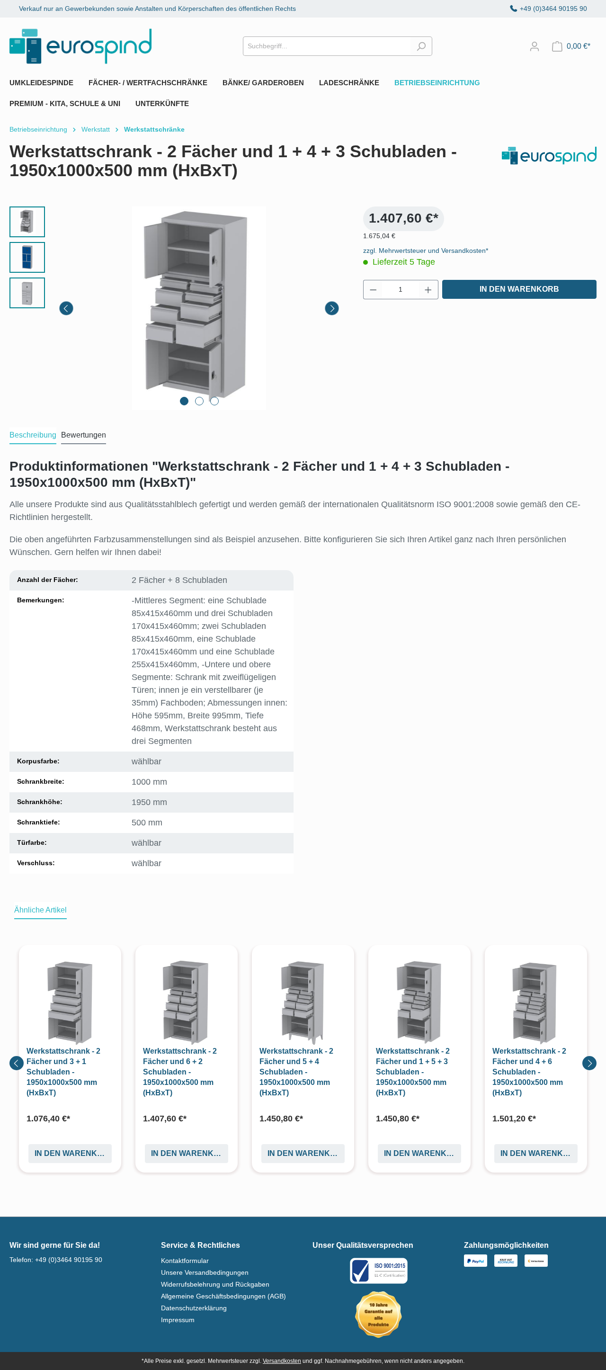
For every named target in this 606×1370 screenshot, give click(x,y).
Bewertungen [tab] (83, 435)
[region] (177, 308)
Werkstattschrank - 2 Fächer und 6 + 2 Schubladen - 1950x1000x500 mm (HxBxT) (180, 1072)
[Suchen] (421, 46)
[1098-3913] (199, 308)
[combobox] (326, 46)
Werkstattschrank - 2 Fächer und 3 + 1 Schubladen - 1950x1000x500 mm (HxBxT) (63, 1072)
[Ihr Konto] (534, 46)
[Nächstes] (332, 308)
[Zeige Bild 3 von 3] (214, 401)
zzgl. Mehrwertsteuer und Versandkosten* (425, 250)
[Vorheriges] (66, 308)
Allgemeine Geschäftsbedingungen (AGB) (223, 1296)
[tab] (32, 435)
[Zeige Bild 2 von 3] (199, 401)
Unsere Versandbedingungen (205, 1272)
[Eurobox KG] (549, 165)
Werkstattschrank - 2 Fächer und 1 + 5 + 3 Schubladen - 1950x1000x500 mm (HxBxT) (413, 1072)
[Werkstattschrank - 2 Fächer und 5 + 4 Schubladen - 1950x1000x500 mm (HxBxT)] (303, 1002)
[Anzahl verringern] (373, 289)
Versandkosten (282, 1361)
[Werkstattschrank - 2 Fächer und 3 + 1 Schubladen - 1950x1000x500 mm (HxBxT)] (70, 1002)
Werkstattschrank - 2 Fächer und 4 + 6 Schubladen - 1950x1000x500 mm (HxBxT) (529, 1072)
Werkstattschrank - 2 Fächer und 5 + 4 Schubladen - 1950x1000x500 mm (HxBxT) (296, 1072)
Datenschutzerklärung (194, 1308)
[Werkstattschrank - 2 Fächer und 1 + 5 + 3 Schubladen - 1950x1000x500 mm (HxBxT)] (419, 1002)
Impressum (178, 1320)
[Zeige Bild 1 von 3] (184, 401)
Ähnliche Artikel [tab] (40, 910)
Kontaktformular (185, 1260)
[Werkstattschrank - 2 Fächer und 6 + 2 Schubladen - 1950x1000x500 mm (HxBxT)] (186, 1002)
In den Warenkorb (519, 289)
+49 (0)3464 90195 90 (553, 8)
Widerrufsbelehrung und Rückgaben (215, 1284)
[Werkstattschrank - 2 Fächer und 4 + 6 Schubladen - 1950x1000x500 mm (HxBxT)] (535, 1002)
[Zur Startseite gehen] (80, 46)
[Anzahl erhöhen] (428, 289)
